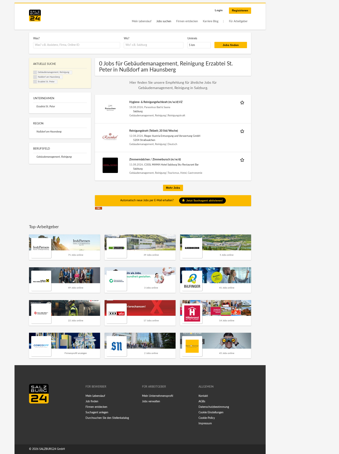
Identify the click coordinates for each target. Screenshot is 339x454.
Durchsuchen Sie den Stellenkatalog (107, 418)
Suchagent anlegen (97, 412)
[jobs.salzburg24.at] (35, 15)
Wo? (126, 38)
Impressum (205, 423)
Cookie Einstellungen (211, 412)
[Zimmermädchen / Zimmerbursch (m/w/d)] (110, 165)
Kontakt (203, 396)
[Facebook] (33, 411)
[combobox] (76, 45)
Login (219, 10)
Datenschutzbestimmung (214, 407)
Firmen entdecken (187, 21)
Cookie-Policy (207, 418)
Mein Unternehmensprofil (157, 396)
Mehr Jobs (173, 187)
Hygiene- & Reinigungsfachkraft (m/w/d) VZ (155, 102)
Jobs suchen (163, 21)
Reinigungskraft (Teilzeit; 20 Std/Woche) (153, 131)
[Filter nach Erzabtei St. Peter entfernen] (34, 106)
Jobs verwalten (151, 401)
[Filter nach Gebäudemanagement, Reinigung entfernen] (34, 157)
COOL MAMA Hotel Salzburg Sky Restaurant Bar (171, 165)
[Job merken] (243, 102)
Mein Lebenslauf (141, 21)
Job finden (92, 401)
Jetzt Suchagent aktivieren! (204, 200)
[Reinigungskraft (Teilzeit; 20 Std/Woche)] (110, 136)
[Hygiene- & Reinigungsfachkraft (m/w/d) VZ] (110, 108)
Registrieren (240, 10)
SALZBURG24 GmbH (52, 449)
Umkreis (192, 38)
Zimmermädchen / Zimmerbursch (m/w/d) (155, 159)
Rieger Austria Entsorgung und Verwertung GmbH (172, 136)
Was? (36, 38)
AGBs (202, 401)
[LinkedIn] (39, 411)
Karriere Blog (210, 21)
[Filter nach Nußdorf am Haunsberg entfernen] (34, 132)
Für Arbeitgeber (238, 21)
